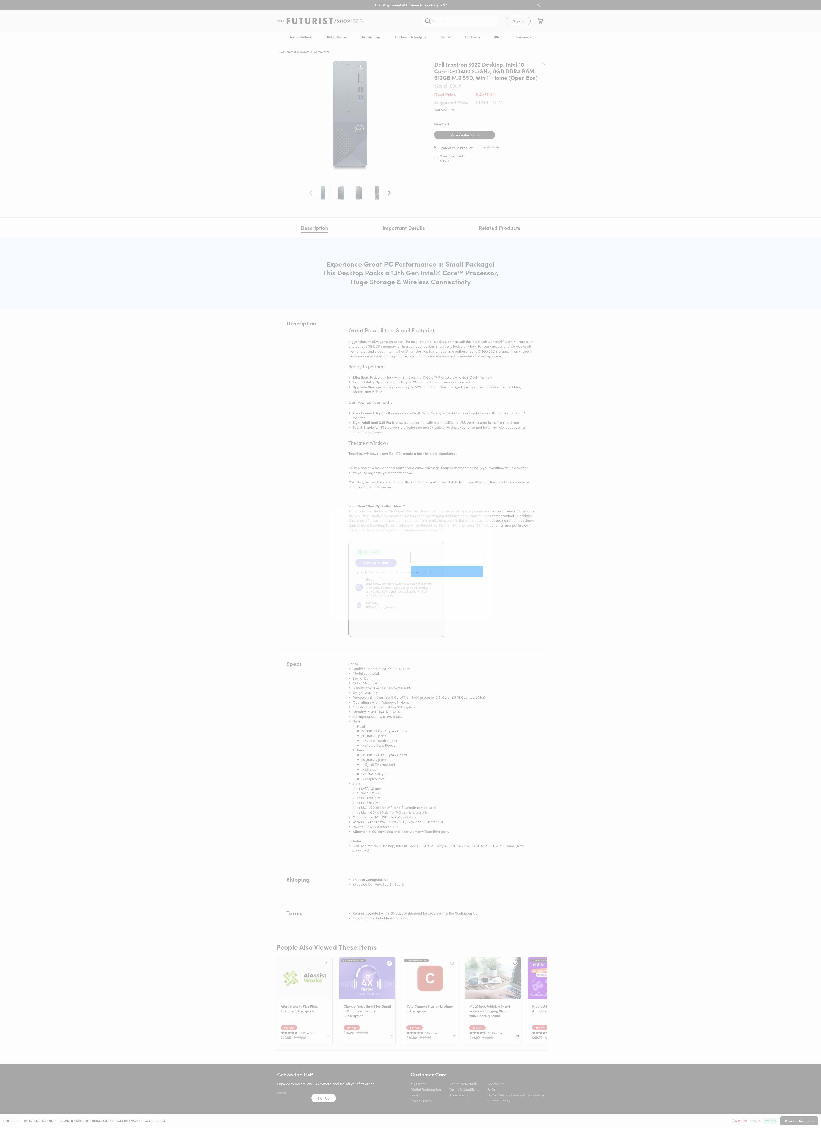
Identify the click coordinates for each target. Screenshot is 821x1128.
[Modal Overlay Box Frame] (410, 564)
